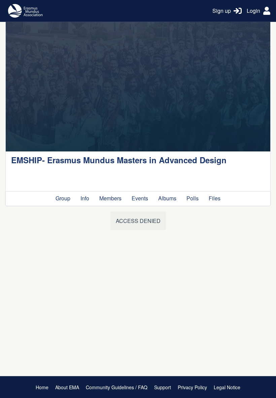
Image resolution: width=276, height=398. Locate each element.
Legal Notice (227, 387)
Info (84, 198)
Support (162, 387)
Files (214, 198)
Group (63, 198)
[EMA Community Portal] (106, 11)
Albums (167, 198)
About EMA (67, 387)
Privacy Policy (192, 387)
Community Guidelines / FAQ (116, 387)
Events (140, 198)
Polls (192, 198)
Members (110, 198)
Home (42, 387)
